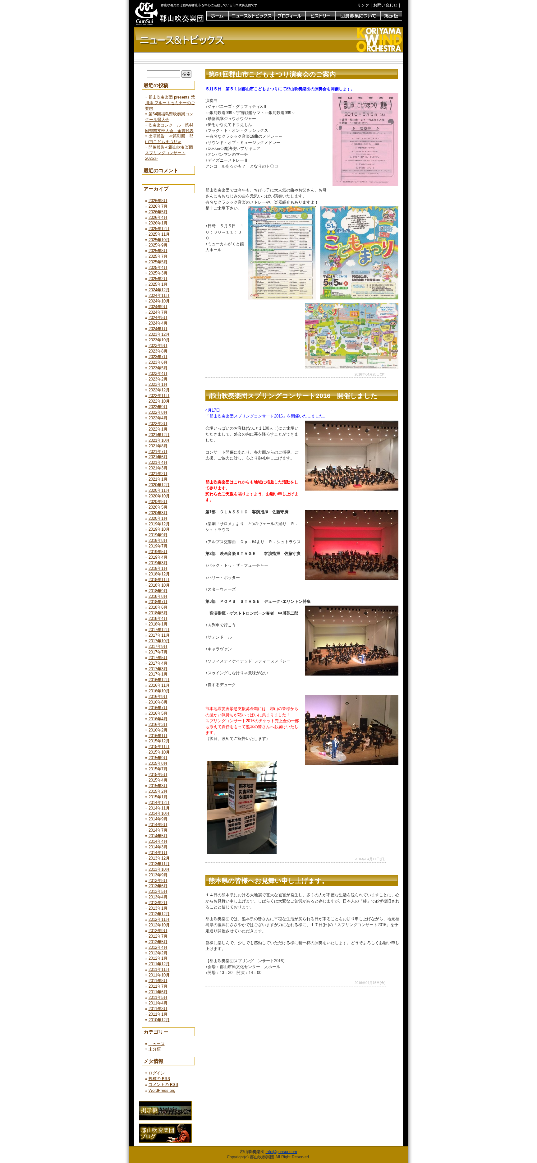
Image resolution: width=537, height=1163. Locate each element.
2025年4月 (158, 267)
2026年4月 (158, 217)
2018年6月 (158, 607)
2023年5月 (158, 368)
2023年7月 (158, 356)
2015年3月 (158, 785)
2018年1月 (158, 624)
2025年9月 (158, 245)
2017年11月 (159, 635)
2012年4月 (158, 947)
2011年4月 (158, 1003)
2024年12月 (159, 290)
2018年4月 (158, 618)
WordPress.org (162, 1090)
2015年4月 (158, 780)
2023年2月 (158, 379)
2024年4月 (158, 323)
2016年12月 (159, 679)
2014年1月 (158, 852)
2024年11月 (159, 295)
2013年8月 (158, 880)
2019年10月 (159, 529)
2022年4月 (158, 418)
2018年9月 (158, 590)
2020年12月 (159, 484)
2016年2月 (158, 730)
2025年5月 (158, 262)
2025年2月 (158, 278)
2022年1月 (158, 429)
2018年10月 (159, 585)
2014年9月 (158, 819)
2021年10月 (159, 440)
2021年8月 (158, 446)
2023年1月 (158, 384)
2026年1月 (158, 223)
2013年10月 (159, 869)
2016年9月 (158, 696)
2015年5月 (158, 774)
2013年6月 (158, 886)
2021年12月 (159, 434)
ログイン (157, 1073)
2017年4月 (158, 663)
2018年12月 (159, 574)
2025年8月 (158, 250)
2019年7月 (158, 546)
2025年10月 (159, 240)
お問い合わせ (385, 5)
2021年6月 (158, 457)
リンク (363, 5)
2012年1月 (158, 958)
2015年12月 (159, 741)
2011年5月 (158, 997)
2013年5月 (158, 891)
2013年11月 (159, 863)
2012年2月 (158, 953)
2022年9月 (158, 406)
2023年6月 (158, 362)
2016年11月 (159, 685)
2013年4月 (158, 897)
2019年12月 (159, 524)
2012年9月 (158, 930)
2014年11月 (159, 808)
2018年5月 (158, 613)
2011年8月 (158, 980)
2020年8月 (158, 501)
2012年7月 (158, 936)
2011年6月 (158, 992)
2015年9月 (158, 757)
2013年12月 (159, 858)
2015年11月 (159, 746)
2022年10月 (159, 401)
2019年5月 (158, 551)
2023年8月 (158, 351)
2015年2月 (158, 791)
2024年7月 (158, 312)
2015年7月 (158, 769)
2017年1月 (158, 674)
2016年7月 (158, 707)
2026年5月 (158, 212)
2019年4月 (158, 557)
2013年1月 (158, 908)
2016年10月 (159, 691)
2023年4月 (158, 373)
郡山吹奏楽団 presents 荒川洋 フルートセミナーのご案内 (170, 103)
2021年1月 (158, 479)
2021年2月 (158, 473)
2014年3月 (158, 847)
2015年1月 (158, 797)
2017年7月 (158, 652)
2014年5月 (158, 835)
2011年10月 (159, 975)
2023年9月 (158, 345)
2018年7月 (158, 601)
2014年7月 (158, 830)
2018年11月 (159, 579)
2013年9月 (158, 875)
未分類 (155, 1049)
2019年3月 (158, 563)
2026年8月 (158, 200)
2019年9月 (158, 535)
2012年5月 (158, 941)
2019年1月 (158, 568)
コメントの (163, 1084)
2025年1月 (158, 284)
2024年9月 (158, 306)
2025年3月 (158, 273)
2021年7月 (158, 451)
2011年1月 (158, 1014)
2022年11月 (159, 395)
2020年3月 (158, 512)
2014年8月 (158, 824)
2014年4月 (158, 841)
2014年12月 (159, 802)
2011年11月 (159, 969)
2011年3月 (158, 1008)
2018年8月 (158, 596)
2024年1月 (158, 328)
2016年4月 (158, 719)
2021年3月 (158, 468)
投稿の (159, 1078)
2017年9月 (158, 646)
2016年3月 (158, 724)
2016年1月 (158, 735)
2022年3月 (158, 423)
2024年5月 (158, 317)
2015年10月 (159, 752)
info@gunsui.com (281, 1151)
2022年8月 (158, 412)
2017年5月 (158, 657)
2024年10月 (159, 301)
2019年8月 (158, 540)
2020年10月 (159, 496)
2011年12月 (159, 964)
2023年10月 (159, 340)
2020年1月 (158, 518)
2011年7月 (158, 986)
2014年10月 (159, 813)
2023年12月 (159, 334)
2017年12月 (159, 629)
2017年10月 (159, 641)
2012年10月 (159, 925)
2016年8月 (158, 702)
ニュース (157, 1043)
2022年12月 (159, 390)
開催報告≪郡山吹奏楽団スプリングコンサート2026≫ (169, 153)
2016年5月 (158, 713)
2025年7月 (158, 256)
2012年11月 (159, 919)
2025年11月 (159, 234)
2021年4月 (158, 462)
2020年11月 (159, 490)
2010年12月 (159, 1020)
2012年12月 (159, 913)
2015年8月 (158, 763)
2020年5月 (158, 507)
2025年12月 (159, 228)
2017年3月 (158, 669)
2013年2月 (158, 902)
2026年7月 (158, 206)
